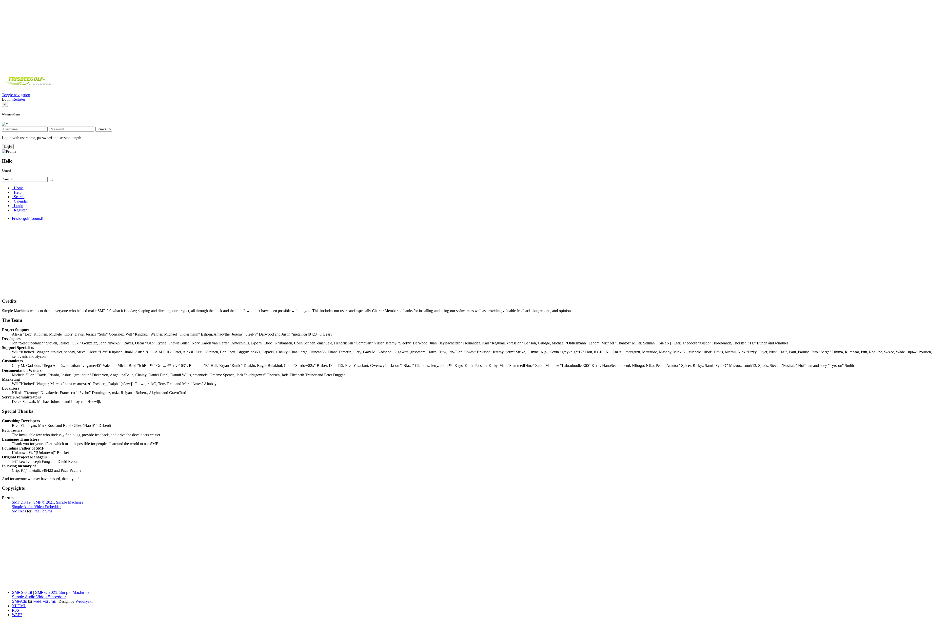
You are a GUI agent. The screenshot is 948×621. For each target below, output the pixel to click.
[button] (16, 95)
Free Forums (42, 511)
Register (18, 99)
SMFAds (19, 511)
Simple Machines (69, 502)
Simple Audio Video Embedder (36, 507)
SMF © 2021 (43, 502)
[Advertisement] (474, 36)
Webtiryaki (84, 601)
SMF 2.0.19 (21, 502)
